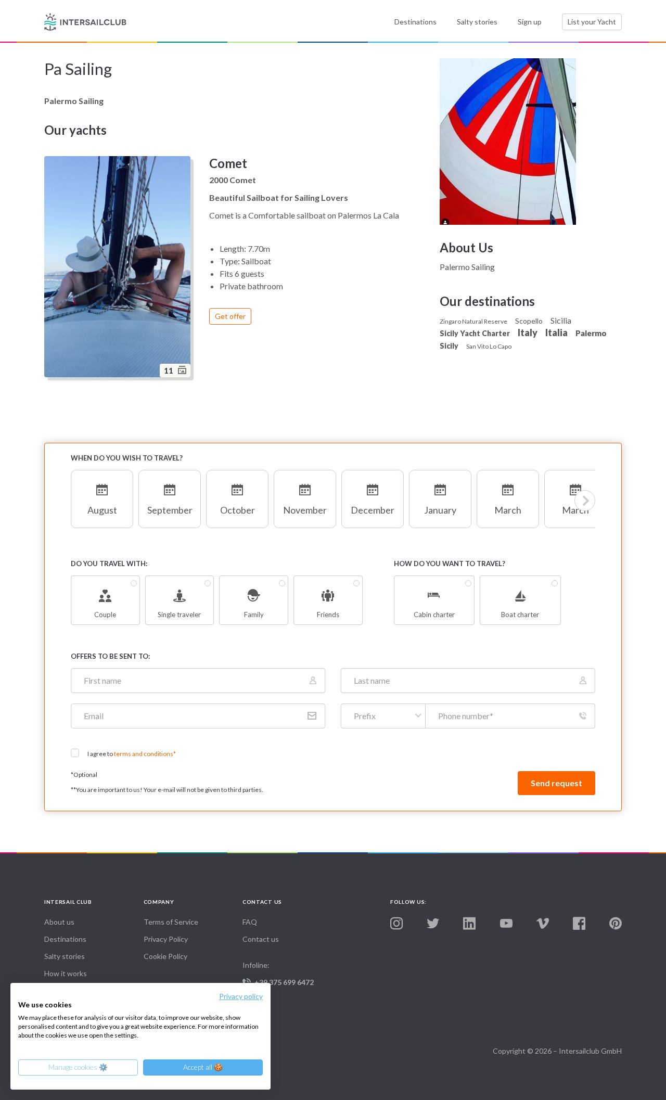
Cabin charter (434, 614)
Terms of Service (171, 921)
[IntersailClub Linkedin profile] (469, 923)
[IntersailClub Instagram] (396, 923)
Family (254, 614)
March (507, 510)
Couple (105, 614)
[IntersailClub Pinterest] (615, 923)
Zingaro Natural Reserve (473, 321)
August (102, 510)
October (237, 510)
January (440, 510)
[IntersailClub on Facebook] (579, 923)
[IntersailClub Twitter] (433, 923)
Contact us (260, 939)
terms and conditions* (145, 754)
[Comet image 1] (119, 268)
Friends (328, 614)
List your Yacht (592, 21)
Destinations (415, 21)
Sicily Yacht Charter (475, 333)
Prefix (365, 716)
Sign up (530, 21)
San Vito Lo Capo (488, 346)
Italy (527, 332)
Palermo (591, 333)
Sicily (449, 345)
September (170, 510)
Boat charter (520, 614)
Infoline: (278, 974)
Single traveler (179, 614)
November (305, 510)
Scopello (529, 320)
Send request (556, 783)
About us (59, 921)
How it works (65, 973)
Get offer (230, 316)
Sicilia (560, 320)
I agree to (131, 754)
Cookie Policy (165, 956)
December (372, 510)
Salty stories (477, 21)
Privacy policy (241, 996)
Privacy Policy (166, 939)
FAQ (249, 921)
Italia (556, 332)
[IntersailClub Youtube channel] (506, 923)
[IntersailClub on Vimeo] (542, 923)
